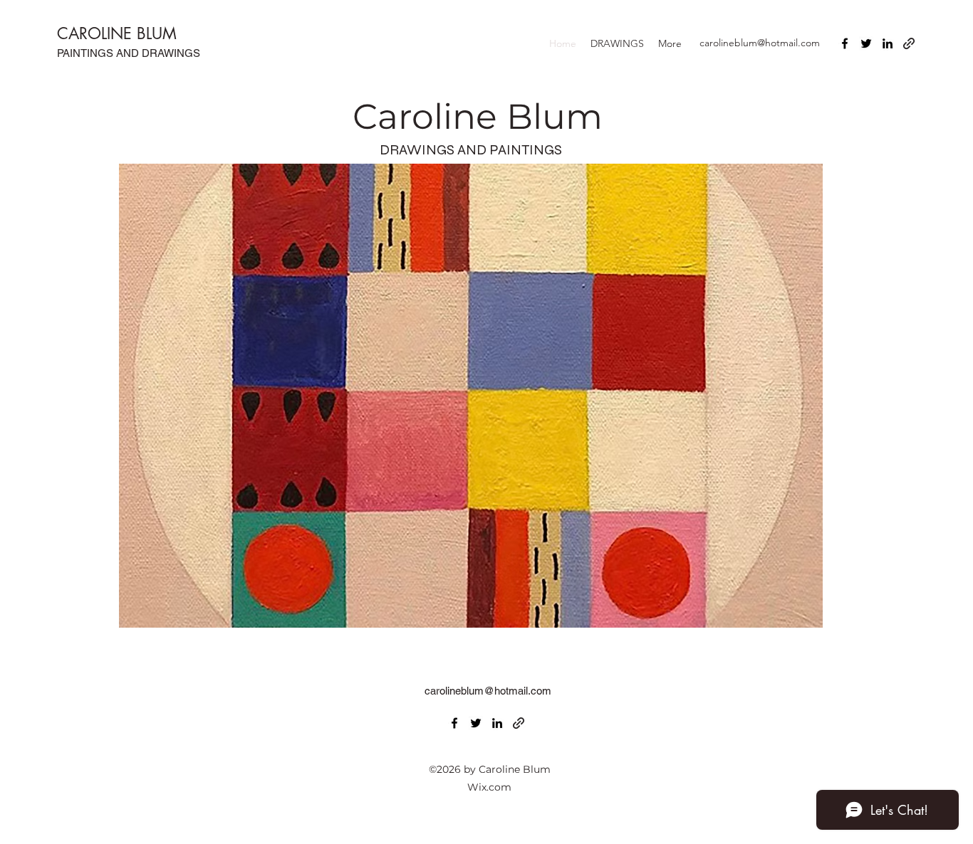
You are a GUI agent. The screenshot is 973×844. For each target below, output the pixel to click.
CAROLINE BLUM (117, 33)
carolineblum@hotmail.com (759, 42)
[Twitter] (866, 43)
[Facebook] (845, 43)
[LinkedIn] (887, 43)
